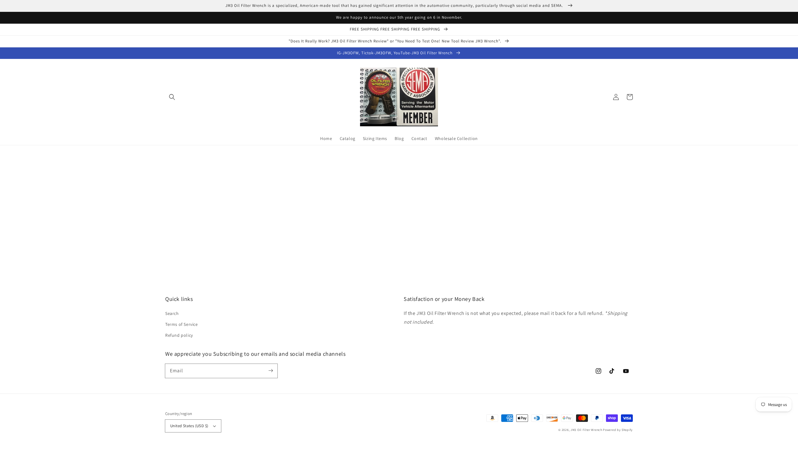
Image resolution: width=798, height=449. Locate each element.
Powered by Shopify (618, 430)
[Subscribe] (270, 371)
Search (172, 313)
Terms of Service (181, 324)
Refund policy (179, 335)
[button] (172, 97)
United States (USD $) (189, 425)
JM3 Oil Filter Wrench (586, 430)
